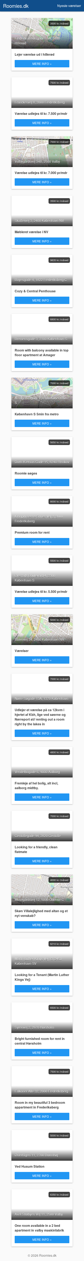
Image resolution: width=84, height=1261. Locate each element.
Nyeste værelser (69, 5)
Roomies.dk (16, 5)
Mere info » (42, 64)
